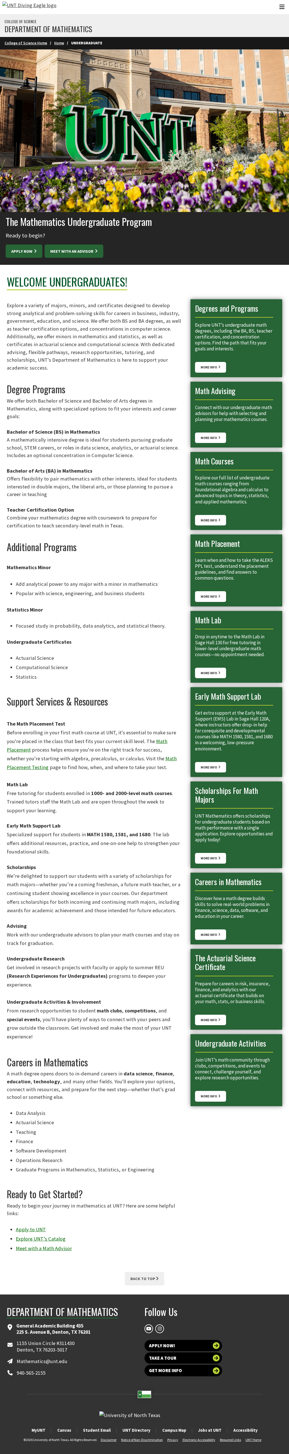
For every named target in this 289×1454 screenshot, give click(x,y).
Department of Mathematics (48, 29)
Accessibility (245, 1430)
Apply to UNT (31, 1229)
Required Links (230, 1440)
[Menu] (281, 7)
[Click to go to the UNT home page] (29, 7)
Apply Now (22, 251)
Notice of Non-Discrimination (142, 1440)
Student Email (97, 1430)
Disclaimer (109, 1440)
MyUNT (38, 1430)
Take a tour (162, 1358)
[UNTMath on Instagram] (159, 1328)
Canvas (64, 1430)
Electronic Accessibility (199, 1440)
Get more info (165, 1370)
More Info (209, 367)
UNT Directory (136, 1430)
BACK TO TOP (142, 1278)
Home (59, 43)
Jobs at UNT (210, 1430)
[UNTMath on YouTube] (148, 1328)
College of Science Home (26, 43)
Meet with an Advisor (72, 251)
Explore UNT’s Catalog (40, 1238)
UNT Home (253, 1440)
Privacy (172, 1440)
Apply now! (162, 1345)
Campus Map (174, 1430)
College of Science (20, 21)
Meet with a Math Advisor (44, 1248)
